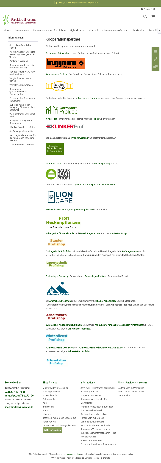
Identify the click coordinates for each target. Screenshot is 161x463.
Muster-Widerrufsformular (55, 388)
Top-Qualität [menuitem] (124, 395)
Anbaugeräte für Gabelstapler (60, 233)
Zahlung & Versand (18, 61)
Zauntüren (95, 98)
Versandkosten (73, 454)
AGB (45, 403)
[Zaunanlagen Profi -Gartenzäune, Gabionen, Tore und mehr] (101, 86)
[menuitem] (125, 16)
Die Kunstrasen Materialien (93, 414)
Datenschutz (49, 399)
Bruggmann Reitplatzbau (58, 53)
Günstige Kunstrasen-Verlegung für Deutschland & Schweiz (22, 107)
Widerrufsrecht (50, 395)
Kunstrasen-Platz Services (22, 144)
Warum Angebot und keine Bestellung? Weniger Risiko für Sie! (22, 54)
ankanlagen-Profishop (57, 276)
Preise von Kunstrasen (91, 440)
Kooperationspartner (90, 395)
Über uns (47, 414)
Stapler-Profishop (118, 233)
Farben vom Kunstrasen (92, 418)
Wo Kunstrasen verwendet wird (22, 115)
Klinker (96, 119)
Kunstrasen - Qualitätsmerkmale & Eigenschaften (19, 91)
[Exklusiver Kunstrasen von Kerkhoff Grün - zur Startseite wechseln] (19, 19)
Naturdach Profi (53, 163)
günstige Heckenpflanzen (80, 209)
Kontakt (46, 410)
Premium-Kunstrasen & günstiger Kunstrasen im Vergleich (96, 408)
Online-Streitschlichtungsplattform (59, 425)
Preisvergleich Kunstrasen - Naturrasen (22, 99)
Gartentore (83, 98)
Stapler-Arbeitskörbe (106, 301)
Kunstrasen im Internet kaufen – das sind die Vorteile (98, 435)
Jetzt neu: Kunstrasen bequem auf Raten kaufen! (59, 420)
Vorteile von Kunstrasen (21, 85)
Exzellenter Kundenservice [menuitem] (131, 391)
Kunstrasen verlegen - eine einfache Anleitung (22, 66)
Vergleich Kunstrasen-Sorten (20, 79)
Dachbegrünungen (103, 163)
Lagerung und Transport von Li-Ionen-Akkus (94, 184)
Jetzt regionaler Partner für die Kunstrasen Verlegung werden (22, 138)
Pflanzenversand (79, 138)
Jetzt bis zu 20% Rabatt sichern (20, 46)
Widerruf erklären (52, 430)
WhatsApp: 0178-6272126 (19, 395)
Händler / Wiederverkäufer (22, 127)
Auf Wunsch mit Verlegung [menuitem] (131, 388)
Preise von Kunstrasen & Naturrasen (98, 444)
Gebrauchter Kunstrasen (92, 421)
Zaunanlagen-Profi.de (56, 74)
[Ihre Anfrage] (154, 16)
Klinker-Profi (52, 119)
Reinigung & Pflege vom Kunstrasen (20, 121)
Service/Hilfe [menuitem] (149, 9)
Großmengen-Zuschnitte (21, 131)
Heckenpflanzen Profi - (57, 209)
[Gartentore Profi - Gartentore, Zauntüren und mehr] (101, 108)
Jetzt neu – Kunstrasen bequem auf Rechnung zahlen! (97, 390)
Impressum (48, 406)
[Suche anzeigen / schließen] (145, 16)
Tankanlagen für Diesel (96, 276)
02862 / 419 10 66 (15, 391)
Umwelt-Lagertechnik (89, 233)
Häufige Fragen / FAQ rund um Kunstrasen (22, 73)
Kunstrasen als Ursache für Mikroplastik (93, 401)
